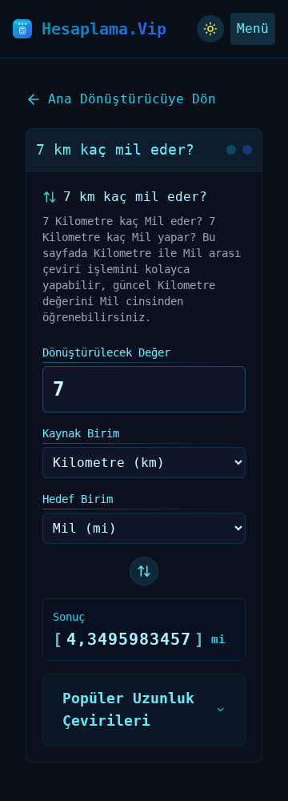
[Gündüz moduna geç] (210, 28)
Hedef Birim (77, 499)
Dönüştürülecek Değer (106, 352)
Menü (253, 28)
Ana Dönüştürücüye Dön (132, 99)
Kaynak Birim (80, 433)
